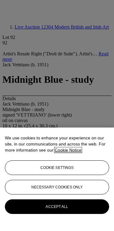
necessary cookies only (57, 187)
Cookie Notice (68, 150)
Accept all (57, 207)
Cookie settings (57, 168)
